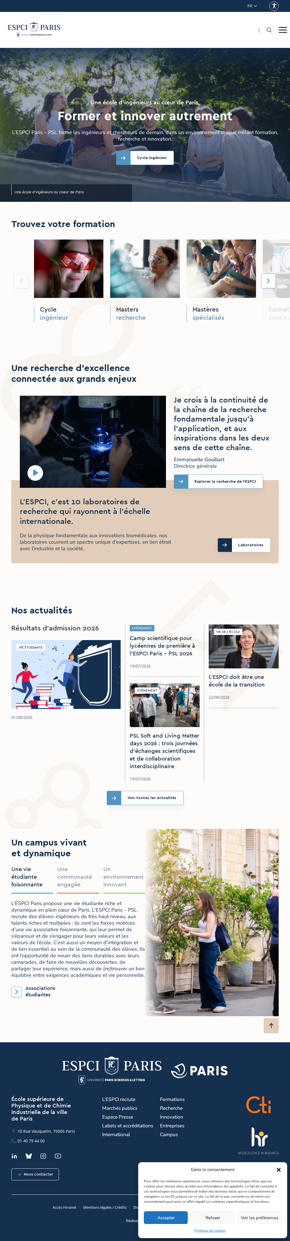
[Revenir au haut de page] (271, 1025)
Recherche (171, 1108)
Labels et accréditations (127, 1126)
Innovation (171, 1117)
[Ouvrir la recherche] (269, 30)
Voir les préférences (259, 1218)
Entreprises (172, 1126)
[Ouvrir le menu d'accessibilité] (274, 6)
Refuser (213, 1218)
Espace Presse (117, 1117)
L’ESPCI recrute (118, 1099)
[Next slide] (268, 281)
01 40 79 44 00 (31, 1140)
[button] (279, 1170)
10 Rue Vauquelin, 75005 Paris (46, 1131)
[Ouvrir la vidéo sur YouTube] (35, 473)
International (116, 1134)
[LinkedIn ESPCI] (14, 1156)
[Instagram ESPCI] (43, 1156)
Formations (172, 1099)
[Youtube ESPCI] (58, 1156)
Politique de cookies (210, 1230)
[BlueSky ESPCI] (29, 1156)
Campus (169, 1134)
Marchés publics (119, 1108)
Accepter (165, 1218)
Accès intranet (64, 1207)
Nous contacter (38, 1174)
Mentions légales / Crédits (105, 1207)
